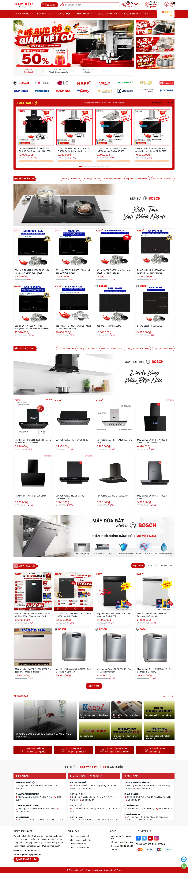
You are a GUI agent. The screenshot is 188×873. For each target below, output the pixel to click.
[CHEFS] (104, 82)
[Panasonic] (42, 90)
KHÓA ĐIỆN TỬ (131, 14)
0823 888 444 (132, 5)
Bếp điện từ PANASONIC (137, 178)
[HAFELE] (42, 82)
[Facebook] (138, 838)
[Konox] (167, 82)
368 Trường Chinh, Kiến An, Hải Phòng (35, 797)
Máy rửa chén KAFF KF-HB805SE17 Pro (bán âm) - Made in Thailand (33, 670)
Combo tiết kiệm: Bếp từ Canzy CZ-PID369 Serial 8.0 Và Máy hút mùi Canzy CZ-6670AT (74, 149)
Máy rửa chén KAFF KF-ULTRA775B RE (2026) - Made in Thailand (73, 614)
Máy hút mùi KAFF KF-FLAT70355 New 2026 (114, 441)
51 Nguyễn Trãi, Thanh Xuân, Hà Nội (34, 785)
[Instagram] (156, 838)
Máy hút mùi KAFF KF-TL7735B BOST (72, 440)
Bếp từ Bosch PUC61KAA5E (149, 326)
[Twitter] (144, 838)
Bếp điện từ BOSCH (71, 178)
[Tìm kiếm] (63, 4)
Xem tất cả (168, 696)
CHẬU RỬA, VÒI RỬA (108, 14)
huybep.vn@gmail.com (31, 854)
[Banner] (155, 27)
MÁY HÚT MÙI (63, 14)
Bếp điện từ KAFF (92, 178)
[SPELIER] (146, 82)
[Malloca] (104, 90)
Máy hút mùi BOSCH (67, 348)
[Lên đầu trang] (184, 852)
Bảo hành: (122, 842)
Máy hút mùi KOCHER (163, 348)
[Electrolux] (125, 90)
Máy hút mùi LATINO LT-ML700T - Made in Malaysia (71, 497)
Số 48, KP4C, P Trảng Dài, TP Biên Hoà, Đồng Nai (149, 797)
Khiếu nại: (122, 846)
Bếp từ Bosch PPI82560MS (108, 326)
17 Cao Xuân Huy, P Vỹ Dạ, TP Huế (88, 808)
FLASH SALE (25, 103)
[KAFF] (83, 82)
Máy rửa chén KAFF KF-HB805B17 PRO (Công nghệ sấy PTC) (114, 614)
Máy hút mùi (26, 348)
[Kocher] (167, 90)
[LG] (62, 82)
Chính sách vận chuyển (80, 840)
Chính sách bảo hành (79, 847)
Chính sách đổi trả (78, 843)
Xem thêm (94, 686)
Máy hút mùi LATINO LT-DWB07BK (112, 496)
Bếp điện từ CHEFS (113, 178)
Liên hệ (114, 850)
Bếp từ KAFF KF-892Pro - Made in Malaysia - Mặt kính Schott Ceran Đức (32, 327)
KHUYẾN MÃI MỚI (22, 14)
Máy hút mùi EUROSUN (138, 348)
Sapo (119, 870)
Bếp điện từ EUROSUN (163, 178)
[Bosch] (21, 82)
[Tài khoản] (166, 4)
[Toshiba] (62, 90)
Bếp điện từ (26, 178)
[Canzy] (83, 90)
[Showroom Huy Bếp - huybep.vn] (26, 4)
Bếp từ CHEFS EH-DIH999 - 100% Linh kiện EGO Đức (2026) (73, 271)
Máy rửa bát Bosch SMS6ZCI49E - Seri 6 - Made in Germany (154, 670)
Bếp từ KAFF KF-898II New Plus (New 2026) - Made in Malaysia (113, 271)
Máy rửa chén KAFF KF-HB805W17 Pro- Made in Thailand (153, 614)
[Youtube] (150, 838)
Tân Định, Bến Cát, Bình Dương (141, 808)
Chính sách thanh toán (80, 836)
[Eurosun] (125, 82)
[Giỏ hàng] (172, 4)
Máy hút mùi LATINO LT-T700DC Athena (152, 497)
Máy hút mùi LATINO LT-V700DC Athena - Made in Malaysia (152, 441)
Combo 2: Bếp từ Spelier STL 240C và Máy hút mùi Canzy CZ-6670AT (151, 149)
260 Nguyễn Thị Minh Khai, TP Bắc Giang (37, 808)
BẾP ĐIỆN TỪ (43, 14)
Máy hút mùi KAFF (88, 348)
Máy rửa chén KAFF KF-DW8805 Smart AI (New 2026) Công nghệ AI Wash (33, 614)
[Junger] (146, 90)
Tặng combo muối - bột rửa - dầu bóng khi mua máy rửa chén (119, 102)
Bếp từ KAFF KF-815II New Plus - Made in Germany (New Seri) (73, 327)
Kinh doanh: (121, 837)
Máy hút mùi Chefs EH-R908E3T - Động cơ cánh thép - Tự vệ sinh (33, 441)
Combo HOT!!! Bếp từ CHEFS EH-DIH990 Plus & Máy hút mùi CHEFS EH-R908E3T (34, 149)
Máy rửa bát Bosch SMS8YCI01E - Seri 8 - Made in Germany (73, 670)
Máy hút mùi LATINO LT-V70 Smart (30, 496)
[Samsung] (21, 90)
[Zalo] (184, 859)
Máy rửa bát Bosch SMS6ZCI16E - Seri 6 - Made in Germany (113, 670)
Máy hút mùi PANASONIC (112, 348)
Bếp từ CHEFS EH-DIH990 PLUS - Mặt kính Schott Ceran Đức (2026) (32, 271)
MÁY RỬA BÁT (84, 14)
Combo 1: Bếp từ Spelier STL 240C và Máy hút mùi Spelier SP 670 (112, 149)
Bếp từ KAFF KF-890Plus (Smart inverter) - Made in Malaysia (151, 271)
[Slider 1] (73, 43)
